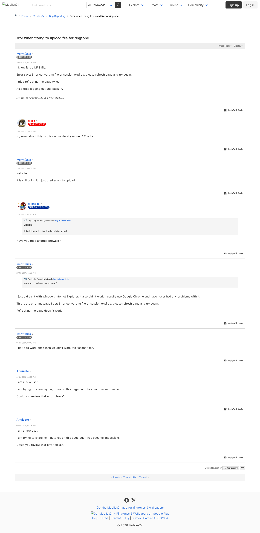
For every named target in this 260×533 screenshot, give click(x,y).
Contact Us (150, 518)
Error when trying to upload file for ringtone (52, 38)
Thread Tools (224, 46)
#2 (242, 119)
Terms (104, 518)
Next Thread (140, 477)
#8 (242, 418)
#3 (242, 158)
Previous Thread (122, 477)
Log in (250, 5)
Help (95, 518)
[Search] (118, 5)
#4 (242, 202)
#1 (242, 52)
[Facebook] (127, 500)
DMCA (164, 518)
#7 (242, 369)
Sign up (234, 5)
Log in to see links (63, 221)
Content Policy (120, 518)
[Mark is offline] (21, 123)
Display (237, 46)
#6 (242, 332)
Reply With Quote (235, 110)
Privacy (136, 518)
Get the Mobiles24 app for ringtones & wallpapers (130, 507)
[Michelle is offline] (21, 206)
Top (242, 468)
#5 (242, 262)
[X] (133, 500)
